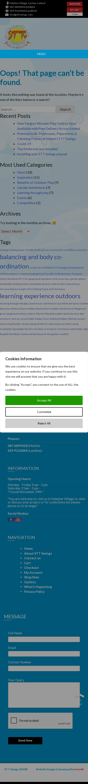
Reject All (44, 423)
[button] (41, 54)
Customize (44, 412)
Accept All (44, 400)
